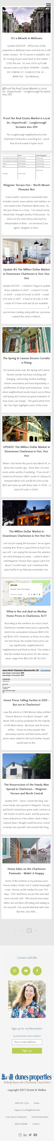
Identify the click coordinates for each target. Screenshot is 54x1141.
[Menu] (48, 6)
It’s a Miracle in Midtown (26, 38)
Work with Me (21, 1124)
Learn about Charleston (16, 1117)
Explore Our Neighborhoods (27, 1110)
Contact (35, 1124)
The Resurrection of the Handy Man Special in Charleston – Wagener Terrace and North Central (26, 789)
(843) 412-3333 (22, 1103)
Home (36, 1103)
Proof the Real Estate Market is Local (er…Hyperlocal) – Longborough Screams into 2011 (26, 123)
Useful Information (40, 1117)
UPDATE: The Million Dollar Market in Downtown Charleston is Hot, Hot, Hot (26, 451)
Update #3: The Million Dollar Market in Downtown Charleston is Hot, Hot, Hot (26, 274)
